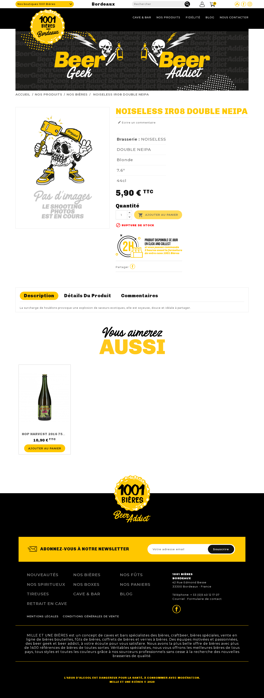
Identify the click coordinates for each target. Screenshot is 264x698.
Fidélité (193, 17)
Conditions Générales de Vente (91, 616)
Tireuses (38, 593)
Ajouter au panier (158, 215)
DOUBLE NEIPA (134, 149)
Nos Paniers (135, 584)
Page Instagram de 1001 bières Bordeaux (249, 4)
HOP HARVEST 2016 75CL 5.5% (49, 434)
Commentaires (139, 295)
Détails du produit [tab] (87, 295)
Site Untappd (237, 4)
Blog (209, 17)
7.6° (121, 170)
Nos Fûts (131, 574)
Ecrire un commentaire (137, 122)
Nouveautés (42, 574)
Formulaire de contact (204, 598)
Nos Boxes (86, 584)
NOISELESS (153, 139)
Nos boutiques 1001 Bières (36, 4)
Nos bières (86, 574)
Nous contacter (234, 17)
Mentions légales (43, 616)
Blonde (125, 159)
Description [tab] (39, 295)
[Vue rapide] (44, 442)
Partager (133, 266)
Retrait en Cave (47, 603)
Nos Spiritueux (46, 584)
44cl (121, 180)
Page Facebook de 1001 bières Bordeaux (243, 4)
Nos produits (168, 17)
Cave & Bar (142, 17)
